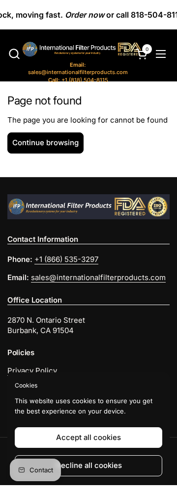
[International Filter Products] (72, 50)
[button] (14, 54)
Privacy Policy (32, 370)
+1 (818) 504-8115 (78, 80)
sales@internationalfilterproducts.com (78, 68)
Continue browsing (45, 142)
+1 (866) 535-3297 (66, 259)
